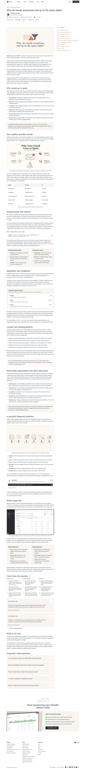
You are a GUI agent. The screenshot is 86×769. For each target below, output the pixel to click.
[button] (29, 576)
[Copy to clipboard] (52, 235)
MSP (38, 1)
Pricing (42, 1)
